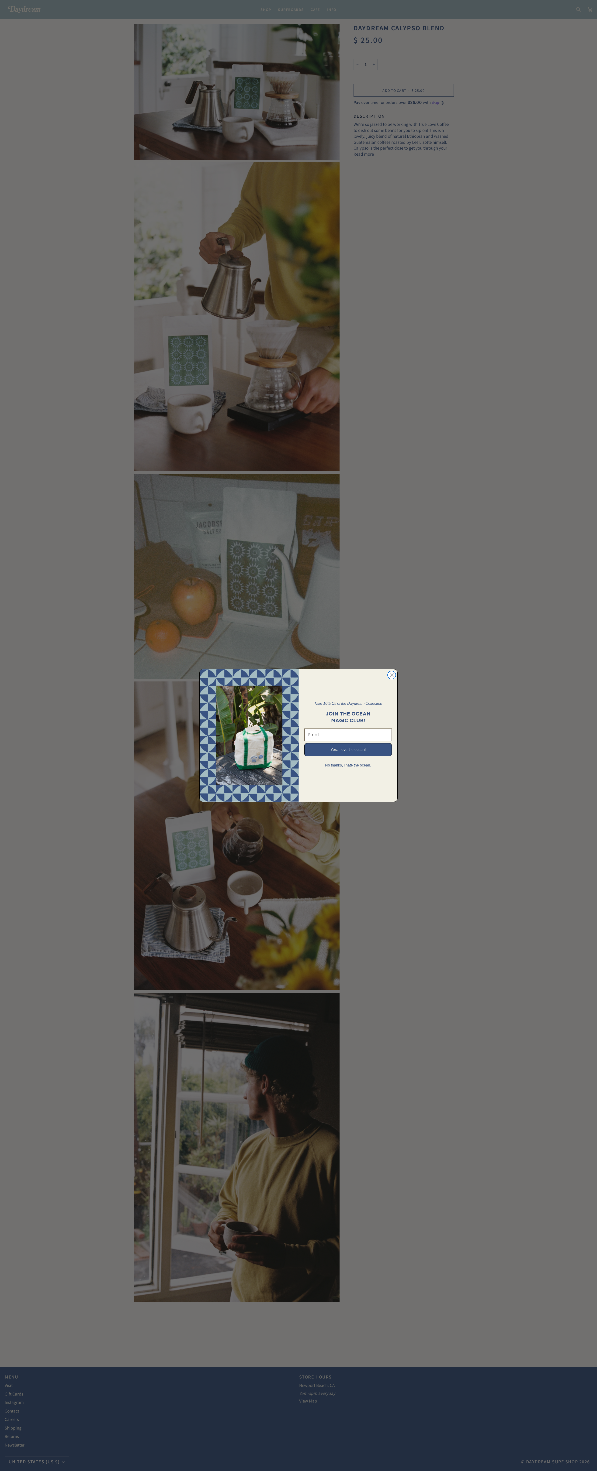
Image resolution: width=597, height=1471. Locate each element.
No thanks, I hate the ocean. (348, 765)
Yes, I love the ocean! (348, 750)
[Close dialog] (392, 675)
